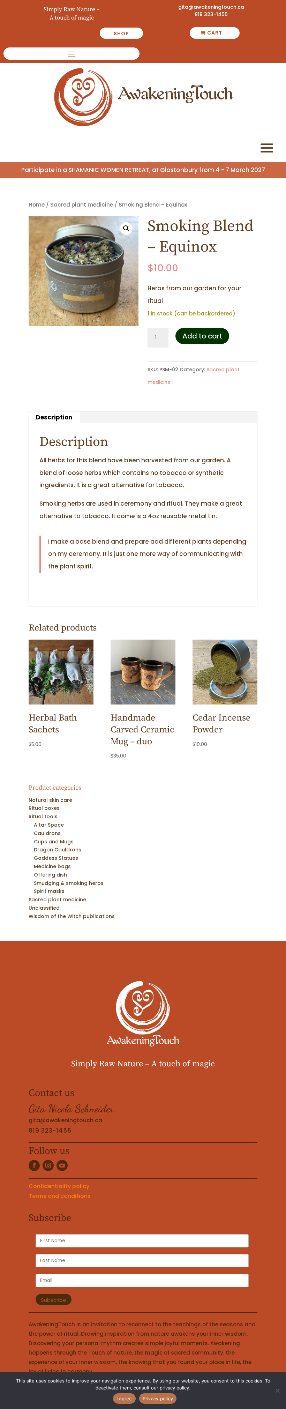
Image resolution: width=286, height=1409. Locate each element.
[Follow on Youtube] (62, 1165)
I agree (124, 1398)
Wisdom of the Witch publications (72, 916)
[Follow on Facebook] (34, 1165)
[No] (277, 1390)
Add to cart (202, 336)
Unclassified (44, 907)
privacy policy (174, 1388)
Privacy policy (158, 1398)
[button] (126, 228)
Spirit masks (49, 891)
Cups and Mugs (54, 841)
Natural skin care (50, 800)
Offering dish (50, 874)
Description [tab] (54, 417)
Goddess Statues (56, 858)
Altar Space (49, 824)
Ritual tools (43, 816)
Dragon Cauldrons (57, 849)
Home (37, 204)
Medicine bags (52, 866)
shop (121, 33)
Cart (214, 32)
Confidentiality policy (59, 1186)
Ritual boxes (44, 808)
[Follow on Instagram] (48, 1165)
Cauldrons (47, 833)
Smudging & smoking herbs (69, 883)
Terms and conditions (60, 1196)
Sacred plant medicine (81, 204)
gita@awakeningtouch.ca (211, 6)
